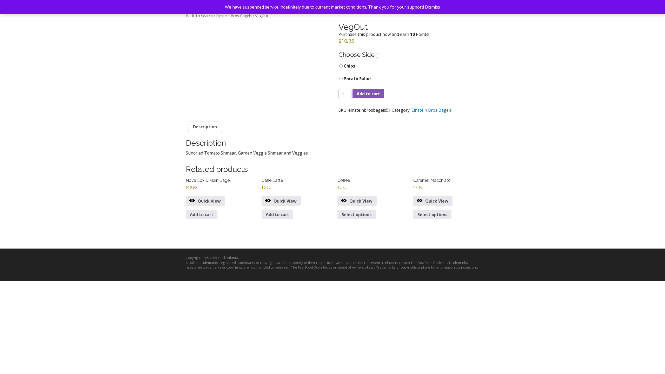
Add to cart (368, 94)
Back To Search (199, 15)
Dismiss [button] (432, 7)
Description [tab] (205, 127)
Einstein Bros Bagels (234, 15)
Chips (349, 66)
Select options (356, 214)
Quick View (209, 201)
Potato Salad (357, 79)
